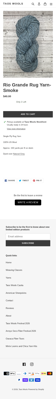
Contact (9, 300)
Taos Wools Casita (14, 285)
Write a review (28, 202)
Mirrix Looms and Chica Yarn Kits (21, 346)
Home (8, 262)
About (8, 315)
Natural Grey (19, 154)
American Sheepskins (16, 293)
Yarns (8, 277)
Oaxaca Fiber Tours (15, 338)
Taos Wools (13, 3)
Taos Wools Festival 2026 (18, 323)
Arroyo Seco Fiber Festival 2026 (21, 331)
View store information (16, 129)
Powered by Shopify (36, 389)
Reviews (10, 308)
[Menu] (51, 4)
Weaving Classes (14, 270)
